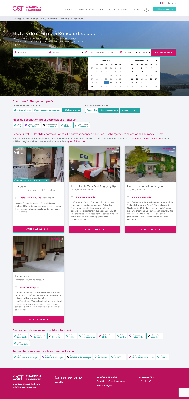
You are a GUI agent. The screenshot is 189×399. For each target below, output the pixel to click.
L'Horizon (21, 186)
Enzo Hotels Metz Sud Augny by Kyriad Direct (100, 186)
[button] (161, 3)
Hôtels (137, 9)
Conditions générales (107, 377)
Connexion (172, 3)
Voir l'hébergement (37, 229)
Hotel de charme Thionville (27, 190)
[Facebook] (145, 381)
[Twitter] (150, 381)
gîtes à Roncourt (76, 141)
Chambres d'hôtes (86, 9)
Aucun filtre (92, 110)
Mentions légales (105, 385)
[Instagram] (141, 381)
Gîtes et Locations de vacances (114, 9)
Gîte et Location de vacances (47, 110)
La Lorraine (22, 276)
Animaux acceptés (92, 34)
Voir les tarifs (93, 229)
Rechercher (163, 52)
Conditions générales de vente (111, 381)
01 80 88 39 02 (70, 378)
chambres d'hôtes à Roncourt (146, 138)
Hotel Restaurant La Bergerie (145, 186)
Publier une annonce (164, 9)
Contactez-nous (147, 377)
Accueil (68, 9)
